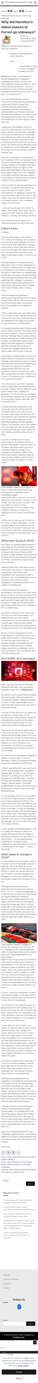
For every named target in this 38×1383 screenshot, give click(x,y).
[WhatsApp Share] (18, 1153)
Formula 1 (18, 132)
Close (12, 61)
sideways (11, 1159)
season (4, 1159)
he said (13, 188)
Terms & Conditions (11, 1279)
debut (19, 1157)
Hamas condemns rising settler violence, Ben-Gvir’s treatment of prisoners (16, 1235)
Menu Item (7, 1352)
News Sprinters (29, 41)
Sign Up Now (27, 690)
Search (6, 1180)
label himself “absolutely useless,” (14, 285)
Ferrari (25, 1157)
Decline (19, 1379)
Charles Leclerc (27, 341)
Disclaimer (7, 1284)
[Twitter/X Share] (8, 1153)
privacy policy (23, 1366)
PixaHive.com (18, 1337)
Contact (6, 1288)
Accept (19, 1372)
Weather (6, 1275)
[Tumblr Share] (13, 1153)
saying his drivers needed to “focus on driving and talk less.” (19, 333)
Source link (5, 1147)
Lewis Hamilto (18, 89)
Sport (15, 11)
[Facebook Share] (3, 1153)
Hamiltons (32, 1157)
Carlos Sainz (25, 909)
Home (3, 11)
